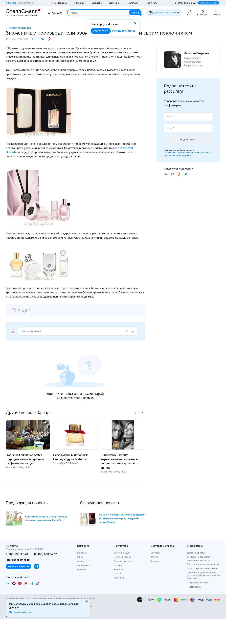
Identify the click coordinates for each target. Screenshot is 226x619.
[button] (135, 412)
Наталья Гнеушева (196, 53)
